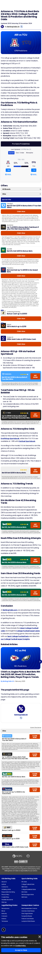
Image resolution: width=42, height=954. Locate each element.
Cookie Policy (5, 897)
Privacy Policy (5, 894)
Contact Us (5, 887)
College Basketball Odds (29, 889)
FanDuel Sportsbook (27, 441)
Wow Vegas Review (27, 913)
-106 (8, 170)
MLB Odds (24, 897)
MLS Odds (24, 892)
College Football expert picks (28, 631)
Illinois (3, 911)
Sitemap (4, 902)
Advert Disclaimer (35, 727)
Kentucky (4, 913)
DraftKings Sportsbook (10, 438)
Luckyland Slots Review (28, 921)
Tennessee (5, 921)
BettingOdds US (13, 26)
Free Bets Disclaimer (7, 899)
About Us (4, 882)
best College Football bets (18, 636)
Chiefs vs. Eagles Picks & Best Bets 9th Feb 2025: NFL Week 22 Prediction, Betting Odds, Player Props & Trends (20, 674)
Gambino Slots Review (28, 911)
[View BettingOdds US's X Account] (21, 26)
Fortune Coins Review (28, 918)
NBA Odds (24, 887)
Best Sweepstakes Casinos (29, 908)
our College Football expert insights (15, 639)
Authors (4, 884)
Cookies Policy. (20, 946)
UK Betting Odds (6, 889)
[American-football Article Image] (20, 658)
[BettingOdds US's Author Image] (21, 709)
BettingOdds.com (10, 610)
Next (40, 661)
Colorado (4, 916)
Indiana (4, 918)
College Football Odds (28, 884)
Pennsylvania (5, 908)
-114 (33, 170)
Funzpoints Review (27, 916)
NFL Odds (24, 882)
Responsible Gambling (8, 892)
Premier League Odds (28, 894)
